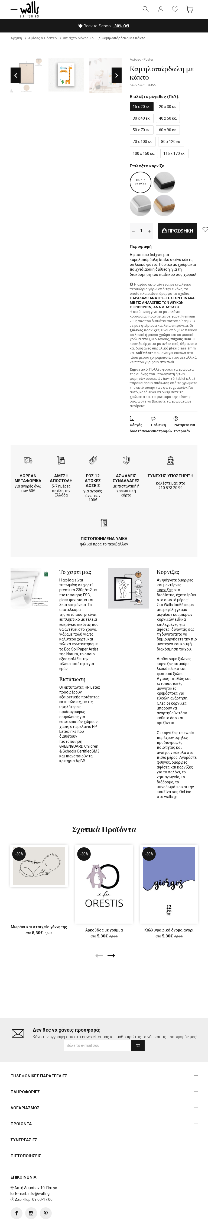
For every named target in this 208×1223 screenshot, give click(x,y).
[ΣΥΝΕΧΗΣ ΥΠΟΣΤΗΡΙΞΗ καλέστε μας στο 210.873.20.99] (171, 461)
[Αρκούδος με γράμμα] (104, 884)
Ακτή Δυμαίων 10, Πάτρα (35, 1188)
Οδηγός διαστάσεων (140, 428)
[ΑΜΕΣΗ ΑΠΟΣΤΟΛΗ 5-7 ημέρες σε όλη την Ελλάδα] (61, 461)
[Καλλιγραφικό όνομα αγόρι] (169, 884)
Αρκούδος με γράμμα (104, 930)
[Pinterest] (46, 1213)
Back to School (106, 26)
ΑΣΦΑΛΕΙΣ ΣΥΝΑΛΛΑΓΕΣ (126, 478)
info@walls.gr (39, 1193)
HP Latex (92, 687)
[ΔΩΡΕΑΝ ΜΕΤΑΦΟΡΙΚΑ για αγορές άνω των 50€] (28, 461)
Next (117, 75)
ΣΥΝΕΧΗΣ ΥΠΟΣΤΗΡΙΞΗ (170, 475)
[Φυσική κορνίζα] (164, 205)
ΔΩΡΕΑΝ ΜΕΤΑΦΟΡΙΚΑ (28, 478)
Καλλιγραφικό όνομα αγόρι (169, 930)
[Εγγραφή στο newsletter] (138, 1045)
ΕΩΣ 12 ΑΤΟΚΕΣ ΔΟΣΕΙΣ (93, 480)
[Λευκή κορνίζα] (140, 205)
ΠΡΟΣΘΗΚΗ (180, 231)
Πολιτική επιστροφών (161, 428)
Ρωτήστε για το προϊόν (184, 428)
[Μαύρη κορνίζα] (164, 182)
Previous (16, 75)
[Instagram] (31, 1213)
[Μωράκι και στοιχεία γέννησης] (39, 866)
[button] (14, 9)
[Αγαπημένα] (175, 9)
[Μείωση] (133, 231)
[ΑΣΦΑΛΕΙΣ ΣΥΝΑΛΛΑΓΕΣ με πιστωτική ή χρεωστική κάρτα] (126, 461)
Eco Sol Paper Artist (81, 649)
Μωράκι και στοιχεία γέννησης (39, 927)
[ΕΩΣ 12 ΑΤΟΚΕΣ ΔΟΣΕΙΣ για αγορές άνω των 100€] (93, 461)
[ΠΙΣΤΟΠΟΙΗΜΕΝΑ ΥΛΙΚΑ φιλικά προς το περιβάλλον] (104, 524)
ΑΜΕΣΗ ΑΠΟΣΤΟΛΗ (61, 478)
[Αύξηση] (149, 231)
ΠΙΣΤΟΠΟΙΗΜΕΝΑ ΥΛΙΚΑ (104, 538)
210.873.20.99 (170, 488)
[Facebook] (16, 1213)
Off (121, 26)
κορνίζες (165, 590)
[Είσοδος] (160, 9)
